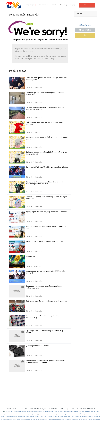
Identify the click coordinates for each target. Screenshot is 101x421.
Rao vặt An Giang (24, 414)
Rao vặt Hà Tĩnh (92, 416)
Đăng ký (72, 5)
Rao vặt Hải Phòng (6, 414)
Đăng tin (87, 5)
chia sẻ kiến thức (59, 411)
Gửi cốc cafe (12, 409)
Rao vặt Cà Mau (39, 416)
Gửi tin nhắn (86, 30)
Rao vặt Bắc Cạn (52, 414)
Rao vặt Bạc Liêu (71, 414)
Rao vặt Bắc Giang (61, 414)
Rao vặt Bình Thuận (20, 416)
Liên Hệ (71, 409)
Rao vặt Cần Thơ (15, 414)
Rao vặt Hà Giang (65, 416)
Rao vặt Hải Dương (46, 419)
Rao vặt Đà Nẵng (86, 411)
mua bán (29, 411)
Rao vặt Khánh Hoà (85, 419)
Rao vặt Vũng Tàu (43, 414)
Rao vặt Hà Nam (74, 416)
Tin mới (53, 5)
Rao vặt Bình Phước (10, 416)
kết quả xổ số (52, 411)
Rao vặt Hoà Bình (66, 419)
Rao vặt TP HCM (95, 411)
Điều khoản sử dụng (38, 409)
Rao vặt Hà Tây (83, 416)
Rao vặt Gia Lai (57, 416)
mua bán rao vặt (44, 411)
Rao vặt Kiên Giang (95, 419)
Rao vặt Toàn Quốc (69, 411)
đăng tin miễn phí (22, 411)
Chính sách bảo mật (57, 409)
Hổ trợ (24, 409)
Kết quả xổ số (43, 5)
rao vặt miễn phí (14, 411)
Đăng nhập (63, 5)
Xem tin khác (86, 25)
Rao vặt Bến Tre (89, 414)
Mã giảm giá (30, 5)
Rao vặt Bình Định (30, 416)
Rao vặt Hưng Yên (75, 419)
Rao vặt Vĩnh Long (33, 414)
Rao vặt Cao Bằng (48, 416)
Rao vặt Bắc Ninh (79, 414)
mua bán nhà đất (36, 411)
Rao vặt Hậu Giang (56, 419)
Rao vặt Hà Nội (78, 411)
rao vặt (7, 411)
